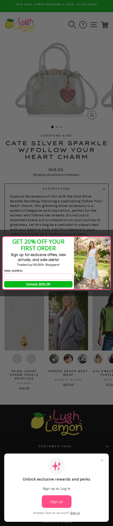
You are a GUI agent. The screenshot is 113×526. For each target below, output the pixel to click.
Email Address (13, 270)
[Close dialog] (106, 240)
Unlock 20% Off (38, 284)
